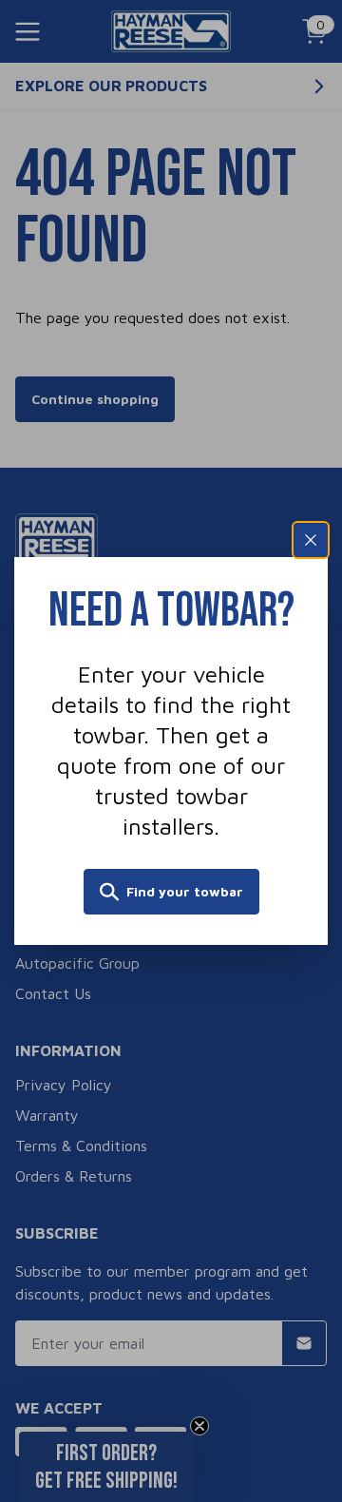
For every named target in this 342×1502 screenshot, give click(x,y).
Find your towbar (184, 891)
